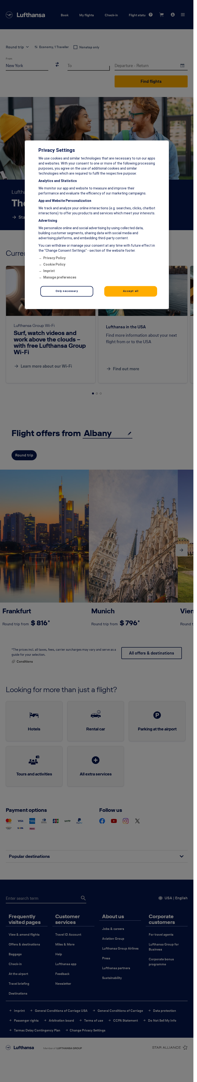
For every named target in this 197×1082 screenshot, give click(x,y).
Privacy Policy (54, 258)
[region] (97, 224)
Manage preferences (59, 277)
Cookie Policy (54, 264)
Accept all (130, 291)
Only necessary (66, 291)
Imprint (49, 271)
